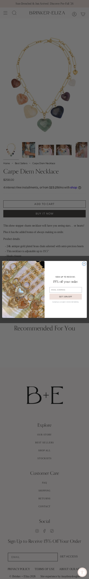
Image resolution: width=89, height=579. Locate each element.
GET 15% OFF (65, 296)
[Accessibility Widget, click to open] (82, 572)
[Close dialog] (84, 264)
